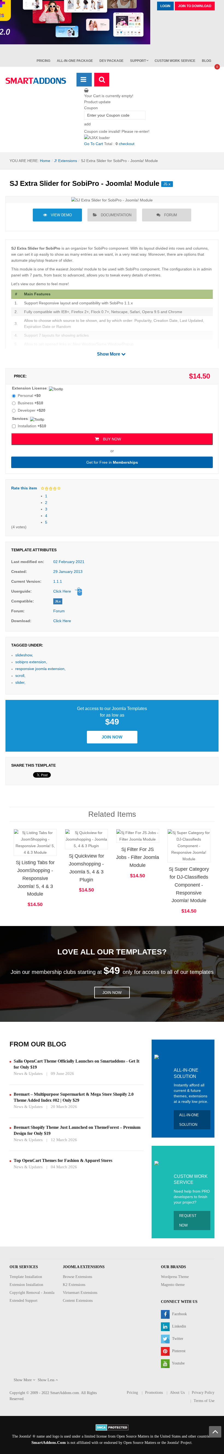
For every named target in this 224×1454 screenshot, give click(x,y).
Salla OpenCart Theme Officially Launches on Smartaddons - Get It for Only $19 (76, 1064)
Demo (18, 833)
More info (57, 848)
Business (30, 403)
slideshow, (24, 655)
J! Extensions (65, 160)
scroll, (20, 675)
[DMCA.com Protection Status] (112, 1427)
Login (165, 6)
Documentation (116, 215)
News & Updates (28, 1073)
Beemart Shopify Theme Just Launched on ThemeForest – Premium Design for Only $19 (77, 1130)
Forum (170, 215)
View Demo (61, 215)
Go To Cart (93, 144)
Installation (32, 426)
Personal (29, 395)
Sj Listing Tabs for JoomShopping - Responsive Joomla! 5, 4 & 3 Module (35, 878)
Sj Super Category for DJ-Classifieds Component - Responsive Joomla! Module (189, 884)
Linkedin (178, 1326)
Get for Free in (112, 462)
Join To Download (194, 6)
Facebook (179, 1314)
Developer (31, 410)
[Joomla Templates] (35, 81)
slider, (20, 682)
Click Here (62, 591)
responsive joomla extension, (40, 669)
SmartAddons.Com (48, 1442)
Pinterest (178, 1351)
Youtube (178, 1363)
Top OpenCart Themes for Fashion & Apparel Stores (63, 1160)
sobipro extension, (31, 662)
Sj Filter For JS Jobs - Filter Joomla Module (137, 857)
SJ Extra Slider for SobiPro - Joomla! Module (84, 183)
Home (45, 160)
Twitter (177, 1339)
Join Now (112, 737)
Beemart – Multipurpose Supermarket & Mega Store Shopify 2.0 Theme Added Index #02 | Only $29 (74, 1097)
